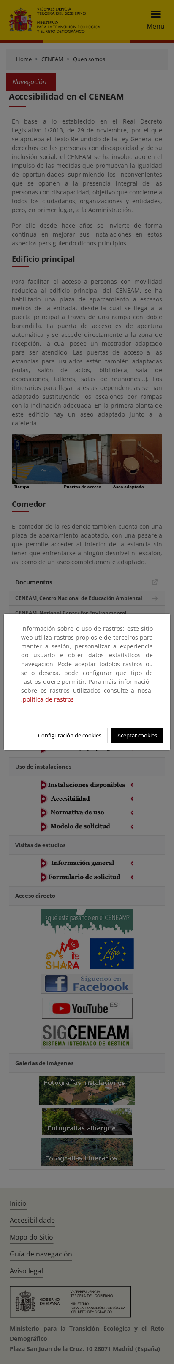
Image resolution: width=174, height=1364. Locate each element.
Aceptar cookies (137, 735)
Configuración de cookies (69, 735)
